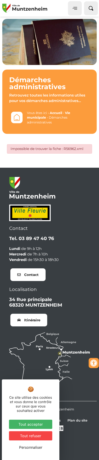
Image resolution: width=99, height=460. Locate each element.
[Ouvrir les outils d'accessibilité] (94, 363)
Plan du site (77, 420)
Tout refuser (30, 436)
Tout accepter (30, 424)
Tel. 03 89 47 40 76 (31, 238)
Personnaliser (30, 447)
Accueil (56, 113)
